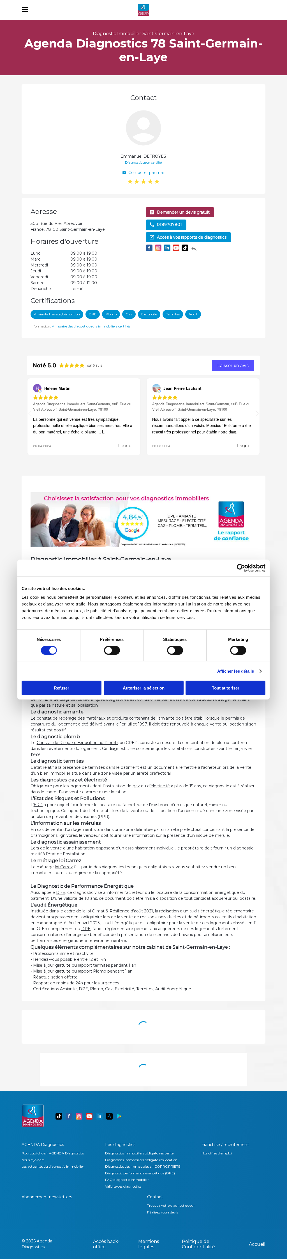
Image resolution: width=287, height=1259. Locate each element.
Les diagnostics (120, 1144)
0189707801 (169, 224)
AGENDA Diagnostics (43, 1144)
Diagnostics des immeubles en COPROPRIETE (142, 1166)
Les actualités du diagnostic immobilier (53, 1166)
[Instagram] (79, 1116)
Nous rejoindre (33, 1160)
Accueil (257, 1244)
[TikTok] (58, 1116)
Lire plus (124, 446)
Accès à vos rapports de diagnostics (191, 237)
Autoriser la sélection (144, 688)
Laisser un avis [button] (233, 365)
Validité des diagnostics (123, 1186)
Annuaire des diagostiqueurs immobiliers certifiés (91, 326)
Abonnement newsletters (47, 1196)
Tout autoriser (225, 688)
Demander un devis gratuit (183, 212)
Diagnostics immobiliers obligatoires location (141, 1160)
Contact (155, 1196)
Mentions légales (148, 1244)
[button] (257, 413)
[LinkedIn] (99, 1116)
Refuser (61, 688)
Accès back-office (106, 1244)
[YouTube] (89, 1116)
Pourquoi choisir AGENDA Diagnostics (53, 1153)
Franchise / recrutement (225, 1144)
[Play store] (119, 1116)
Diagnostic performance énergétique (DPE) (140, 1173)
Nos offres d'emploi (217, 1153)
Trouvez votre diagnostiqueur (171, 1205)
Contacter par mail (146, 172)
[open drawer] (25, 9)
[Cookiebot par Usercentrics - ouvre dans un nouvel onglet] (240, 568)
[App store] (109, 1116)
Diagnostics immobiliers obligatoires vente (139, 1153)
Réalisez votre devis (162, 1212)
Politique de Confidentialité (198, 1244)
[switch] (112, 650)
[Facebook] (69, 1116)
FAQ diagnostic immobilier (127, 1179)
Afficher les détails (235, 670)
